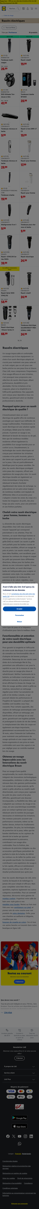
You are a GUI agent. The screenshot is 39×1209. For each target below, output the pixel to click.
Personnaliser (19, 615)
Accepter (19, 609)
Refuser (19, 622)
